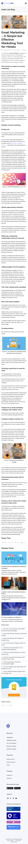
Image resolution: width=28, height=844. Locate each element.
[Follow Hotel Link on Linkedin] (8, 705)
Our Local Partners (11, 743)
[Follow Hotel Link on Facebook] (5, 705)
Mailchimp (13, 143)
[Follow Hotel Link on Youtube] (11, 705)
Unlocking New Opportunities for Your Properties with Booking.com (12, 648)
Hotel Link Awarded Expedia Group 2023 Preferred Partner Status (13, 658)
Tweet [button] (5, 542)
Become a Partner (11, 746)
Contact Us (9, 775)
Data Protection (14, 841)
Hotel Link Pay (10, 759)
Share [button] (11, 542)
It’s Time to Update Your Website (11, 617)
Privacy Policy (18, 840)
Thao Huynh (17, 50)
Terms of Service (11, 762)
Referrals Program (11, 749)
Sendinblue (19, 143)
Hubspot (3, 145)
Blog (24, 50)
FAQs (8, 765)
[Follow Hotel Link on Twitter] (2, 705)
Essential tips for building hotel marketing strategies (13, 567)
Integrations (10, 737)
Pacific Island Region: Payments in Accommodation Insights (11, 663)
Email (24, 542)
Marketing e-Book (11, 740)
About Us (9, 778)
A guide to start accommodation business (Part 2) (13, 593)
